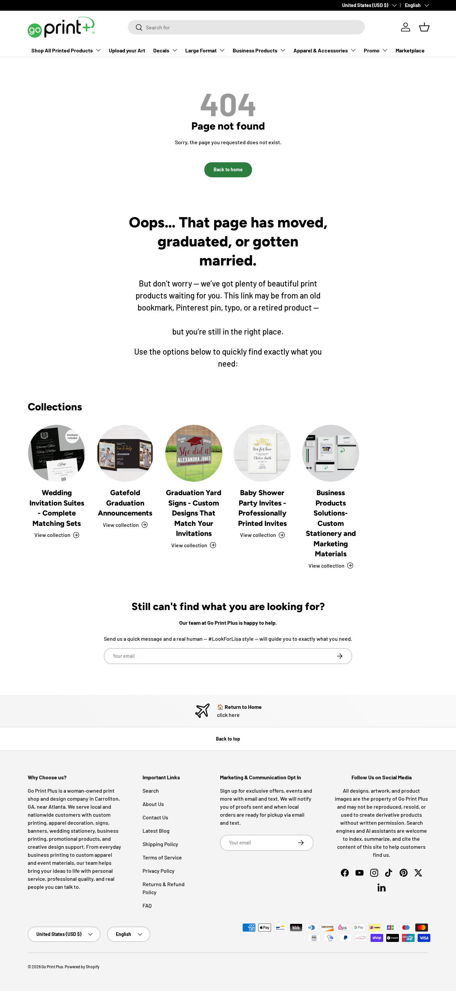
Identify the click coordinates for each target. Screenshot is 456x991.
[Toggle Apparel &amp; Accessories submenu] (353, 50)
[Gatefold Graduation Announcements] (125, 453)
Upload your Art (127, 50)
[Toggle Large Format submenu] (222, 50)
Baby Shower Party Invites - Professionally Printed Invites (262, 508)
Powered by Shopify (82, 966)
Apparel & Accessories (320, 50)
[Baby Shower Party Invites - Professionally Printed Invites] (262, 453)
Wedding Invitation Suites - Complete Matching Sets (56, 508)
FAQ (147, 905)
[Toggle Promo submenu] (385, 50)
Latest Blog (156, 830)
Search (151, 790)
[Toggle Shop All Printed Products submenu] (98, 50)
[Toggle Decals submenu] (175, 50)
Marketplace (410, 50)
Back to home (228, 169)
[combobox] (246, 27)
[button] (424, 27)
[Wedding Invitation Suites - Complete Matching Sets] (56, 453)
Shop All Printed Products (62, 50)
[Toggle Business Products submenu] (283, 50)
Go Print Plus (52, 966)
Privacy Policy (159, 870)
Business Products (255, 50)
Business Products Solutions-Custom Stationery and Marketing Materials (331, 523)
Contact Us (155, 817)
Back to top (228, 739)
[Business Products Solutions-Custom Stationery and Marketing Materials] (330, 453)
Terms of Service (162, 857)
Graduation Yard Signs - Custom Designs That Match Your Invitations (193, 513)
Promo (372, 50)
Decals (161, 50)
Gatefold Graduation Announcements (125, 502)
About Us (153, 804)
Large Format (201, 50)
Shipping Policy (160, 844)
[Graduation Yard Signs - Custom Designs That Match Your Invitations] (193, 453)
